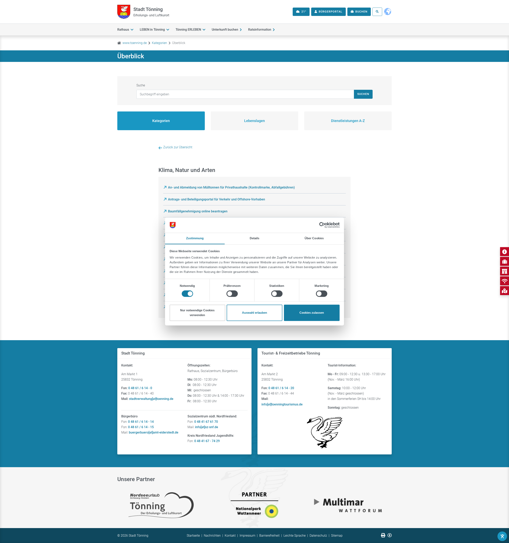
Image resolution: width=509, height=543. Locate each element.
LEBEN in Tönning (152, 29)
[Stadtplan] (504, 290)
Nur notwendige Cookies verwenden (197, 313)
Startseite (193, 535)
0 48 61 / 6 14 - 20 (281, 388)
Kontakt (230, 535)
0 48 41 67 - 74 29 (207, 441)
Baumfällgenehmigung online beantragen (197, 211)
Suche (140, 85)
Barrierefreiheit (269, 535)
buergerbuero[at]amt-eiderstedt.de (153, 432)
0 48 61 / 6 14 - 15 (141, 427)
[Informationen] (504, 251)
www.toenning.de (134, 43)
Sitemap (337, 535)
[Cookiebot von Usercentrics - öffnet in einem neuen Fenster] (322, 225)
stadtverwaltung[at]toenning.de (151, 399)
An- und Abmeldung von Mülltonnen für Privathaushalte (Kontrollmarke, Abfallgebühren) (231, 187)
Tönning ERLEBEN (188, 29)
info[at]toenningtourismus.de (282, 404)
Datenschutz (318, 535)
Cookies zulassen (311, 312)
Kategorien (159, 43)
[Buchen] (504, 261)
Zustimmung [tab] (195, 238)
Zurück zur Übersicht (177, 147)
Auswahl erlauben (254, 312)
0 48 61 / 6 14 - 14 (141, 422)
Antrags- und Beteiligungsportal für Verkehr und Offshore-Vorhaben (216, 199)
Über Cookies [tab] (314, 238)
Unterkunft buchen (225, 29)
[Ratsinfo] (504, 271)
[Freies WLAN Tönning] (504, 280)
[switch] (232, 294)
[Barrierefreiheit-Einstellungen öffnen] (502, 536)
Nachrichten (212, 535)
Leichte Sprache (295, 535)
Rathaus (123, 29)
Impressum (247, 535)
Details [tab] (254, 238)
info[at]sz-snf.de (206, 427)
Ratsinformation (259, 29)
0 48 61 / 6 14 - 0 (140, 388)
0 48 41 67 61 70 (206, 422)
